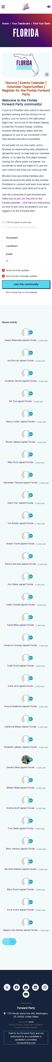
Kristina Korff (13, 808)
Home (5, 23)
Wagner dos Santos (13, 930)
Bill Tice (10, 222)
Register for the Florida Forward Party (26, 92)
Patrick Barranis (13, 564)
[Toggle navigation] (3, 6)
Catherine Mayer (13, 726)
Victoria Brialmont (13, 706)
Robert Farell (13, 543)
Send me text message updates (21, 276)
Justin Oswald (13, 604)
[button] (48, 6)
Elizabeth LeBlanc (13, 747)
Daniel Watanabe (13, 340)
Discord (11, 83)
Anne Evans (13, 909)
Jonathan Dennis (13, 381)
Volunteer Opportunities (25, 87)
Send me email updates (17, 270)
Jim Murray (13, 360)
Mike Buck (13, 462)
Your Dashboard (21, 23)
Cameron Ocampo (13, 645)
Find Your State (41, 23)
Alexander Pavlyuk (13, 482)
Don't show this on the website (21, 292)
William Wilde (13, 787)
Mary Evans (13, 889)
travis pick (13, 686)
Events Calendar (32, 83)
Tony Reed (13, 828)
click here (27, 202)
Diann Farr (13, 503)
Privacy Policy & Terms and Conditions (26, 1024)
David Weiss (13, 625)
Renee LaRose (13, 442)
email (31, 1022)
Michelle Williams (13, 869)
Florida (32, 340)
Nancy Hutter (13, 421)
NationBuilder (32, 1027)
